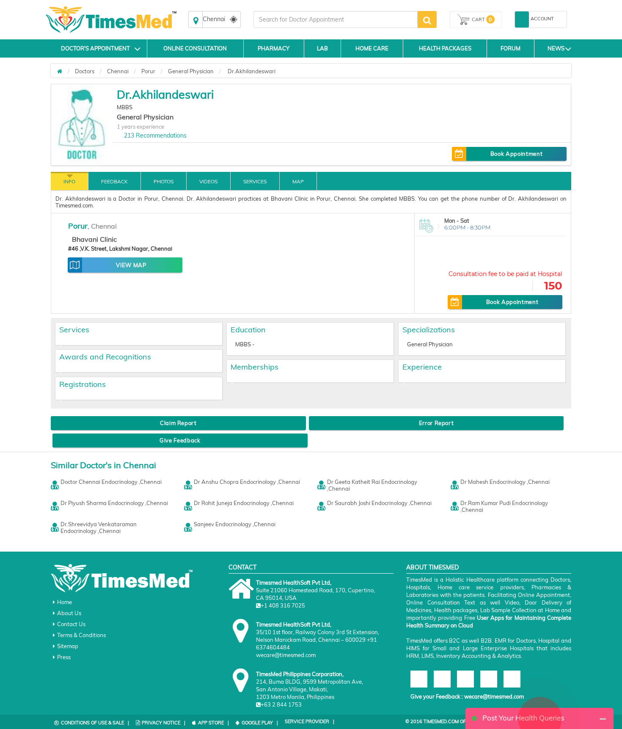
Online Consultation (195, 48)
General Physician (191, 71)
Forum (510, 48)
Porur (148, 71)
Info (69, 181)
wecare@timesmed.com (494, 696)
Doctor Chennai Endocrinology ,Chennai (111, 481)
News (556, 48)
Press (64, 657)
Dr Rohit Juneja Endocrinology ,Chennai (244, 503)
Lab (322, 48)
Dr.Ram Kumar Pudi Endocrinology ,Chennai (504, 506)
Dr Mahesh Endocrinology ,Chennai (505, 481)
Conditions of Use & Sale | (95, 723)
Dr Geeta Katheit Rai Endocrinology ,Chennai (372, 485)
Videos (208, 181)
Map (298, 181)
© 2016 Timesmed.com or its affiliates (453, 721)
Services (255, 181)
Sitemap (67, 646)
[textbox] (335, 19)
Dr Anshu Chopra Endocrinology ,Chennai (247, 481)
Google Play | (260, 723)
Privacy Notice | (163, 723)
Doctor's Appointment (95, 48)
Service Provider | (309, 721)
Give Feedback (180, 440)
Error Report (436, 423)
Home (64, 602)
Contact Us (71, 624)
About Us (69, 613)
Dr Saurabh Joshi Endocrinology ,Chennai (379, 503)
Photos (163, 181)
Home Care (371, 48)
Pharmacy (273, 48)
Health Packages (445, 48)
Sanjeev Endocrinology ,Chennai (234, 524)
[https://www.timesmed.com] (59, 71)
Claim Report (178, 423)
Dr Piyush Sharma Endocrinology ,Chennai (114, 503)
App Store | (213, 723)
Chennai (118, 71)
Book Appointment (516, 153)
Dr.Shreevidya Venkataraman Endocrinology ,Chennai (99, 527)
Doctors (84, 71)
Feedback (114, 181)
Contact (242, 567)
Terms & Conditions (81, 635)
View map (131, 265)
